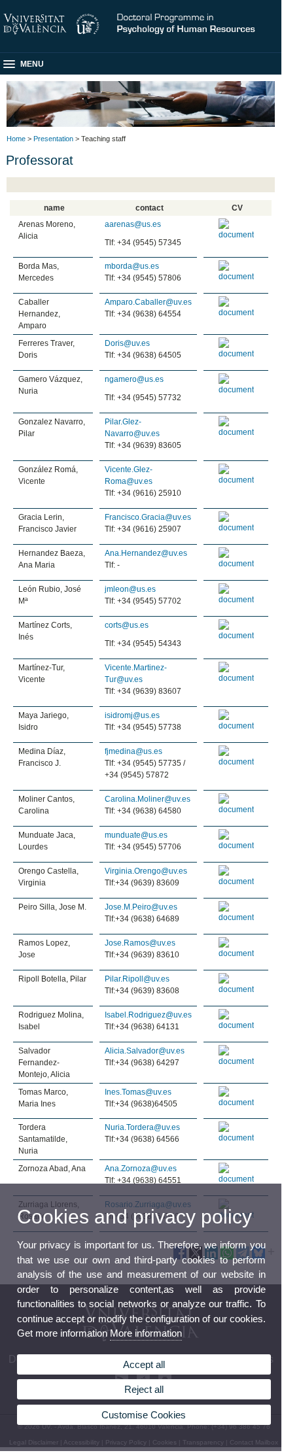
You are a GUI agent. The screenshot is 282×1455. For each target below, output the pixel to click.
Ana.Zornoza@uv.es (141, 1168)
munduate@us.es (136, 835)
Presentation (53, 139)
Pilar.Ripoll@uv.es (137, 979)
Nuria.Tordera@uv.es (142, 1127)
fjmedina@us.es (133, 751)
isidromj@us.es (132, 715)
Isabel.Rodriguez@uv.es (148, 1014)
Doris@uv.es (127, 343)
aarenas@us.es (133, 224)
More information (146, 1333)
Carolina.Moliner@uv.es (147, 799)
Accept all (144, 1364)
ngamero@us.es (134, 379)
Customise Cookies (143, 1414)
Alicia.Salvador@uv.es (145, 1050)
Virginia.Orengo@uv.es (146, 871)
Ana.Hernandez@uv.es (146, 553)
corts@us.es (127, 625)
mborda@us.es (132, 266)
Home (16, 139)
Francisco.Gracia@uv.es (148, 517)
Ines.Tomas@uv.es (138, 1092)
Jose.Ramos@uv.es (140, 943)
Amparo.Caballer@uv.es (148, 302)
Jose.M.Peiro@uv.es (141, 907)
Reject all (144, 1389)
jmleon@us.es (130, 589)
